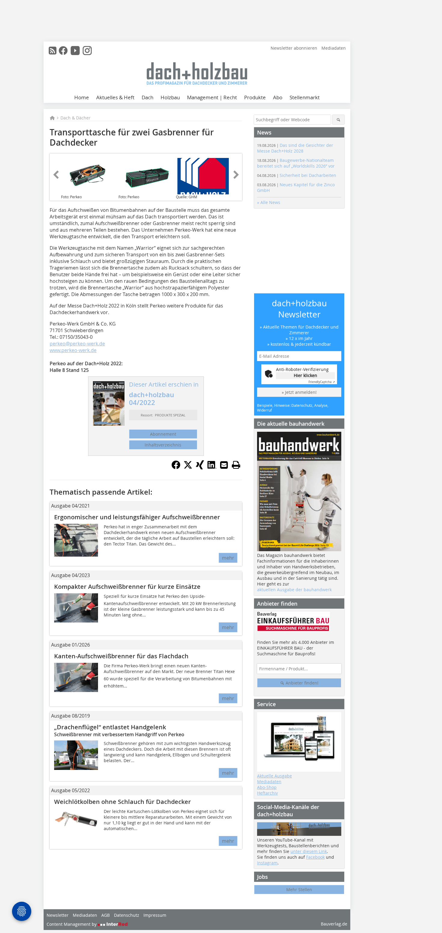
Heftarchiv (267, 793)
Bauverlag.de (334, 924)
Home (81, 97)
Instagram (267, 863)
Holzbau (170, 97)
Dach (147, 97)
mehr (228, 558)
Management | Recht (212, 97)
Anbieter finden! (301, 683)
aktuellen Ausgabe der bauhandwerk (294, 589)
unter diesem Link (308, 851)
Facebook (315, 857)
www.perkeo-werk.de (73, 350)
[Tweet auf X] (188, 468)
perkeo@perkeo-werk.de (77, 343)
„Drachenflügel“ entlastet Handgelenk (110, 727)
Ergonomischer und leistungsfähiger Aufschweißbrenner (137, 517)
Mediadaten (333, 48)
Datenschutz (126, 915)
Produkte (255, 97)
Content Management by (72, 924)
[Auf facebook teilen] (176, 468)
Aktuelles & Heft (115, 97)
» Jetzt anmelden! (299, 392)
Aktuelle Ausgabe (274, 776)
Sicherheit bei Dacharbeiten (296, 175)
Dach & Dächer (75, 118)
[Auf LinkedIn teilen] (212, 468)
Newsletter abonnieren (294, 48)
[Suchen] (338, 119)
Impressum (154, 915)
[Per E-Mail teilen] (224, 464)
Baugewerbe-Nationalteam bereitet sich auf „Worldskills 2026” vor (296, 163)
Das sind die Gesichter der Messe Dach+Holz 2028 (295, 148)
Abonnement (163, 434)
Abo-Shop (267, 787)
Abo (277, 97)
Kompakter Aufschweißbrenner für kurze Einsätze (127, 586)
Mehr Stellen (299, 889)
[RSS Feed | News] (52, 51)
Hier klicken (305, 375)
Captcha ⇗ (321, 382)
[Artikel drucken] (236, 464)
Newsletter (58, 915)
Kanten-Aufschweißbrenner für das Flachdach (121, 656)
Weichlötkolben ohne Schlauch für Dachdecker (122, 802)
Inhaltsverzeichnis (163, 445)
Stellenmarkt (305, 97)
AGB (105, 915)
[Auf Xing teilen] (200, 468)
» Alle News (268, 202)
